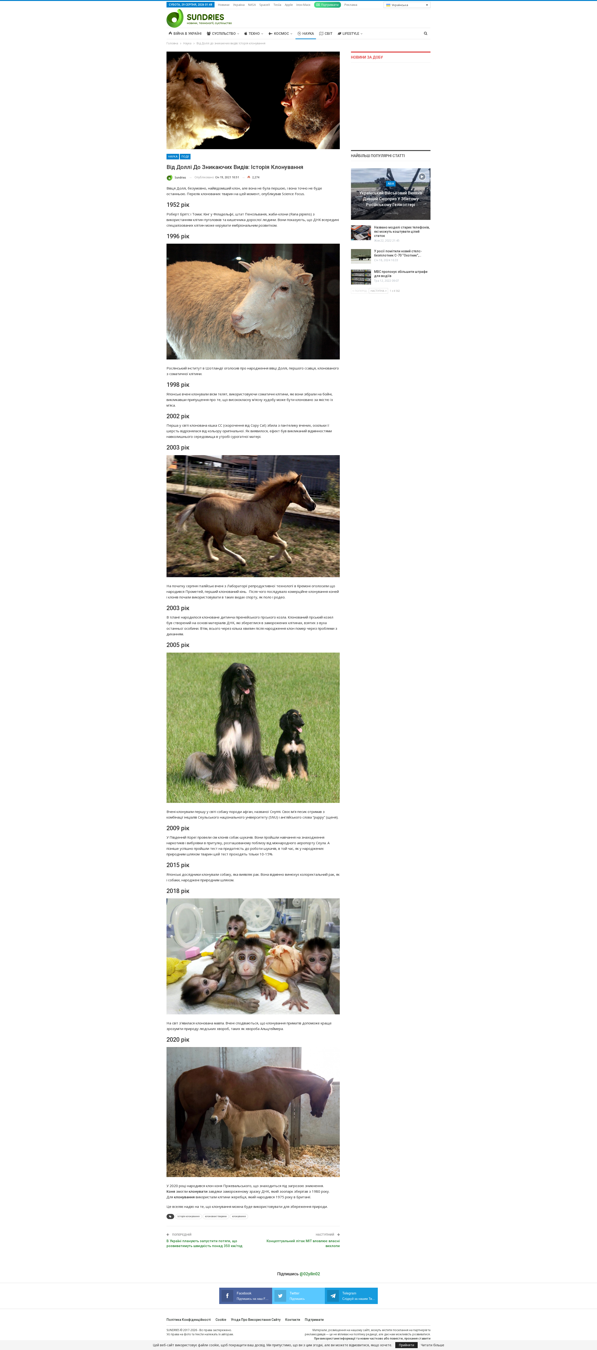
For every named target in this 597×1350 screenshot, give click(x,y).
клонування (239, 1216)
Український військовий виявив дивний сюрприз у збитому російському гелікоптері (390, 198)
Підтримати (330, 5)
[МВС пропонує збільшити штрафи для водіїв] (361, 277)
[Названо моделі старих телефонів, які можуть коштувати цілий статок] (361, 232)
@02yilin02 (310, 1273)
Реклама (350, 5)
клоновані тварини (216, 1216)
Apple (289, 5)
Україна (239, 5)
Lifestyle (351, 34)
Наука (308, 34)
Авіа (391, 183)
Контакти (292, 1320)
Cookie (220, 1320)
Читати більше (432, 1345)
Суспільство (224, 34)
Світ (328, 34)
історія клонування (188, 1216)
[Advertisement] (390, 106)
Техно (254, 34)
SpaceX (264, 5)
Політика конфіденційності (189, 1320)
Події (185, 156)
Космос (281, 34)
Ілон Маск (303, 5)
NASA (252, 5)
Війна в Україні (187, 34)
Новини (223, 5)
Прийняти (406, 1345)
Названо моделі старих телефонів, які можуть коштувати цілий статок (402, 231)
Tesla (277, 5)
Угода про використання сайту (256, 1320)
